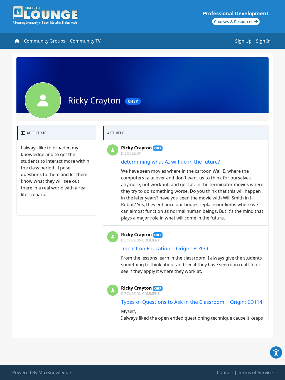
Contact (225, 372)
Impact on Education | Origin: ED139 (164, 248)
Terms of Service (255, 372)
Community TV (85, 41)
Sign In (263, 41)
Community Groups (44, 41)
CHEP (133, 101)
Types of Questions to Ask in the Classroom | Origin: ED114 (191, 301)
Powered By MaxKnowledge (41, 372)
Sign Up (243, 41)
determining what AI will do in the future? (170, 161)
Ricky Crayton (136, 148)
